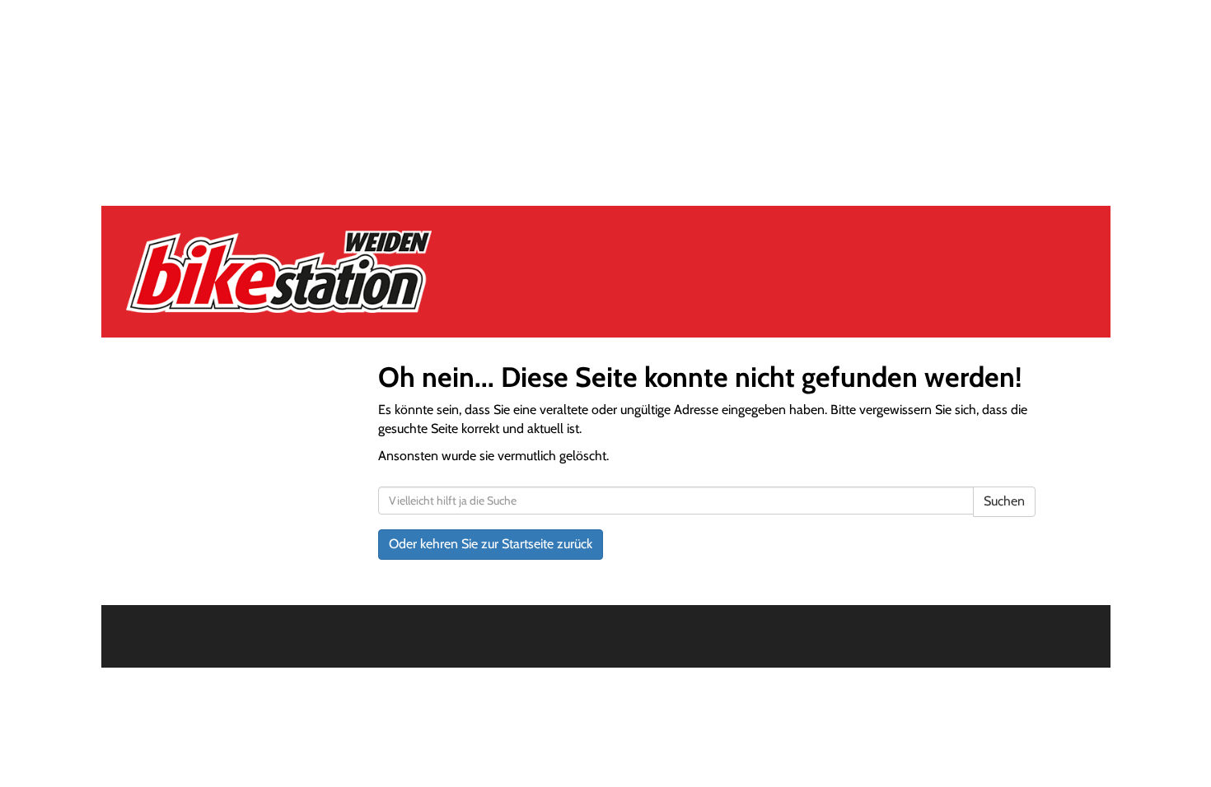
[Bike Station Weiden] (319, 272)
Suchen (1004, 501)
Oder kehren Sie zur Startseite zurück (490, 544)
